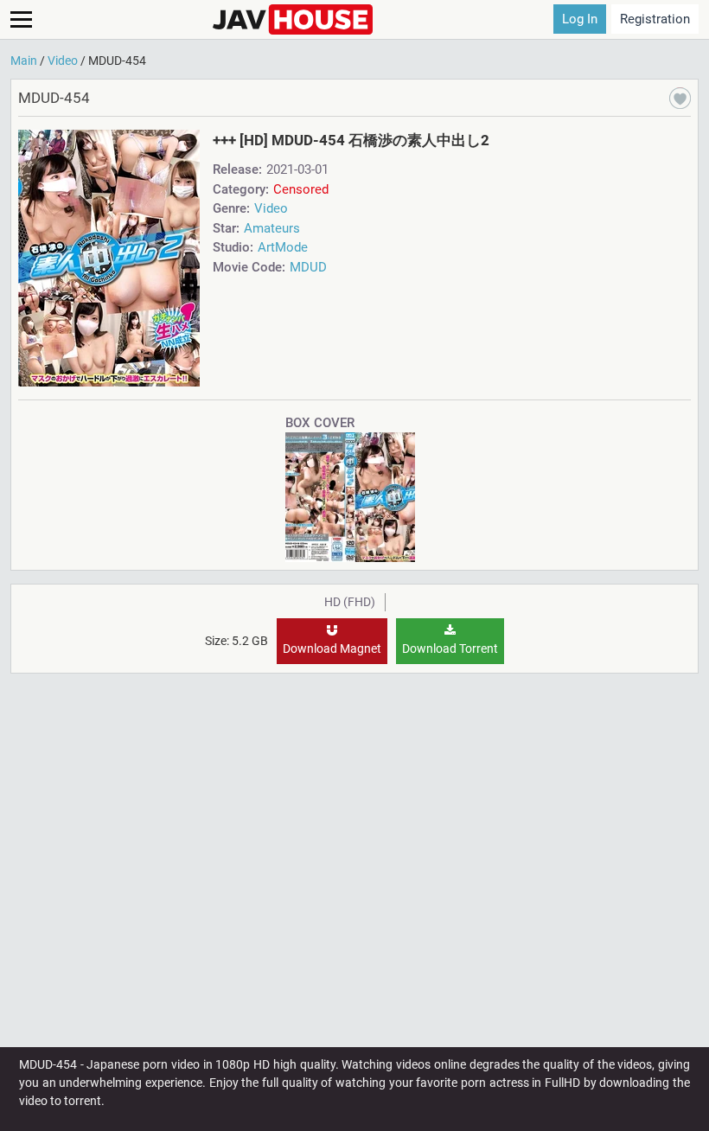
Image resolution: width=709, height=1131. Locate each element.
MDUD (308, 267)
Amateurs (272, 228)
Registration (655, 19)
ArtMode (283, 247)
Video (271, 208)
